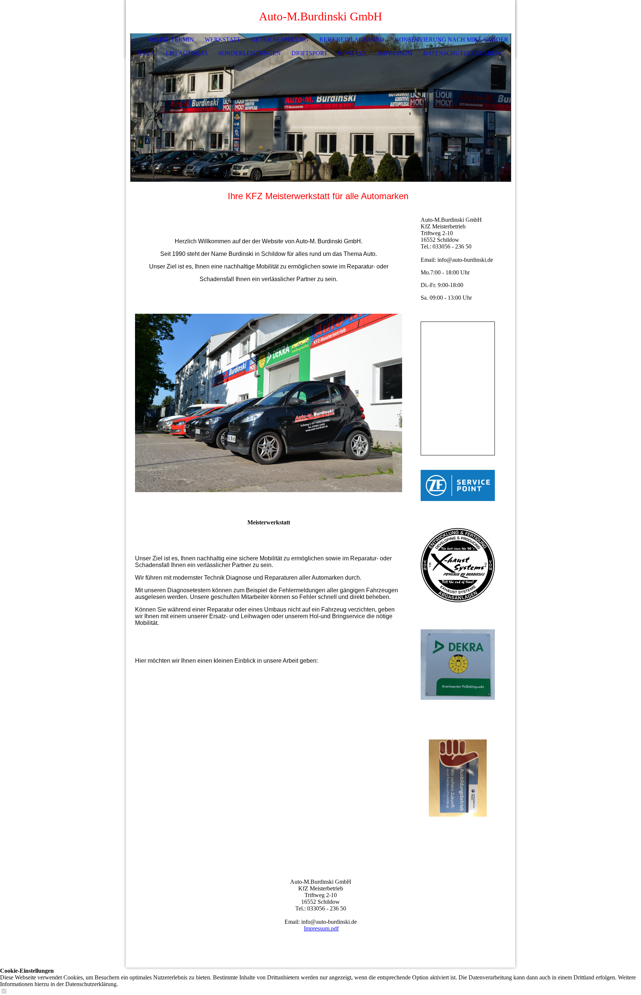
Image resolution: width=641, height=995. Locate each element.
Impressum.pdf (321, 928)
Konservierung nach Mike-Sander (451, 39)
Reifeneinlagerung (351, 39)
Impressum (395, 53)
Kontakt (352, 53)
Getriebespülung (280, 39)
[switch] (3, 991)
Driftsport (310, 53)
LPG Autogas (187, 53)
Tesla (145, 53)
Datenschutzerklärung (464, 53)
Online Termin (170, 39)
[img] (487, 16)
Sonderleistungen (249, 53)
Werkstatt (222, 39)
